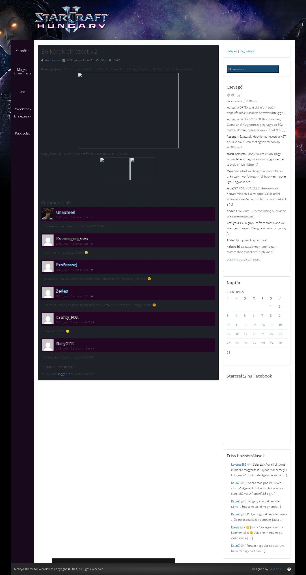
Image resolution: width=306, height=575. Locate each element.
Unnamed (65, 212)
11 (237, 325)
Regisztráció (248, 51)
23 (280, 334)
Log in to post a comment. (244, 259)
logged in (64, 374)
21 (263, 334)
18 (237, 334)
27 (254, 343)
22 (272, 334)
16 (280, 325)
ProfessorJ (66, 264)
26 (246, 343)
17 (228, 334)
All (239, 96)
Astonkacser (53, 60)
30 (280, 343)
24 (228, 343)
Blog (103, 60)
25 (237, 343)
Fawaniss (275, 569)
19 (246, 334)
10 (228, 325)
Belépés (232, 51)
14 (263, 325)
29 (272, 343)
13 (254, 325)
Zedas (62, 290)
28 (263, 343)
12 (246, 325)
